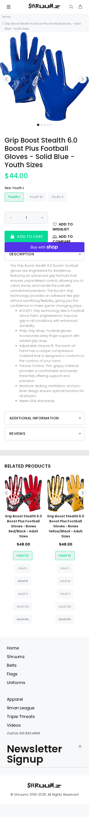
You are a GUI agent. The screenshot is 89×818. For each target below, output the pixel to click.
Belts (12, 665)
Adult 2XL (23, 606)
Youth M (36, 197)
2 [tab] (41, 125)
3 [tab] (44, 125)
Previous (6, 79)
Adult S (23, 594)
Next (82, 79)
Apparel (15, 699)
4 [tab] (48, 125)
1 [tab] (38, 125)
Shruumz (16, 656)
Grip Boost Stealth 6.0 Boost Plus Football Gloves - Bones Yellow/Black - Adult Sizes (65, 526)
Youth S (57, 197)
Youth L (14, 197)
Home (6, 17)
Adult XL (23, 555)
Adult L (22, 568)
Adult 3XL (23, 619)
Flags (12, 674)
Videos (14, 725)
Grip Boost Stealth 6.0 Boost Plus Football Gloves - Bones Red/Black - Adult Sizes (23, 526)
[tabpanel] (44, 76)
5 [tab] (51, 125)
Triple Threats (21, 716)
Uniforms (16, 682)
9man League (20, 708)
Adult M (23, 581)
